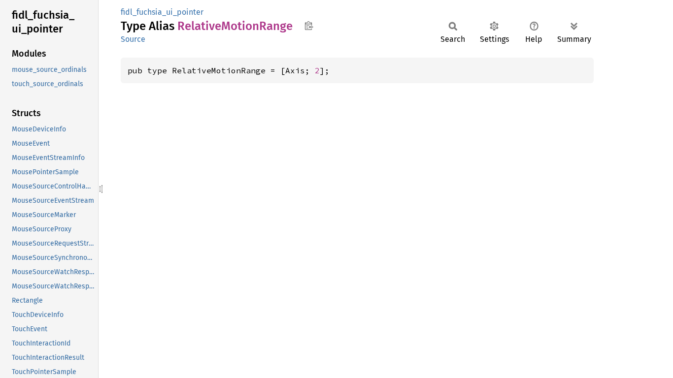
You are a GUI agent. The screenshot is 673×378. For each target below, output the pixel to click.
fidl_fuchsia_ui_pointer (162, 12)
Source (133, 39)
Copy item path (309, 25)
